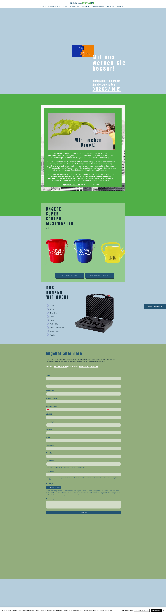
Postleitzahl (50, 445)
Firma (48, 375)
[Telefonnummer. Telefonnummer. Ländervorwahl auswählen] (49, 409)
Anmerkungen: (51, 499)
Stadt (48, 437)
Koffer (52, 305)
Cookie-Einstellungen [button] (127, 610)
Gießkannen (70, 176)
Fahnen (79, 176)
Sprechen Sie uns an (71, 185)
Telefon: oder (59, 366)
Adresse (49, 429)
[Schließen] (164, 610)
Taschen (51, 178)
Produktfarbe (51, 461)
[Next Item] (122, 252)
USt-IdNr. (49, 414)
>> (48, 228)
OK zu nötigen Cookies (142, 610)
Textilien (53, 335)
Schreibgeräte (54, 331)
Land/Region (51, 422)
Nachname (50, 391)
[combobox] (83, 425)
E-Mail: (75, 366)
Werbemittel (74, 178)
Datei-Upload (51, 484)
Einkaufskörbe (54, 313)
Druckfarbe (50, 471)
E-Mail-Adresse (51, 398)
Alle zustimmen (156, 610)
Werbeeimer (59, 176)
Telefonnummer (52, 406)
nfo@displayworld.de (88, 366)
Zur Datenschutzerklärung (104, 610)
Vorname (49, 383)
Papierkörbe (54, 324)
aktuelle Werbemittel (57, 328)
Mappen (52, 309)
